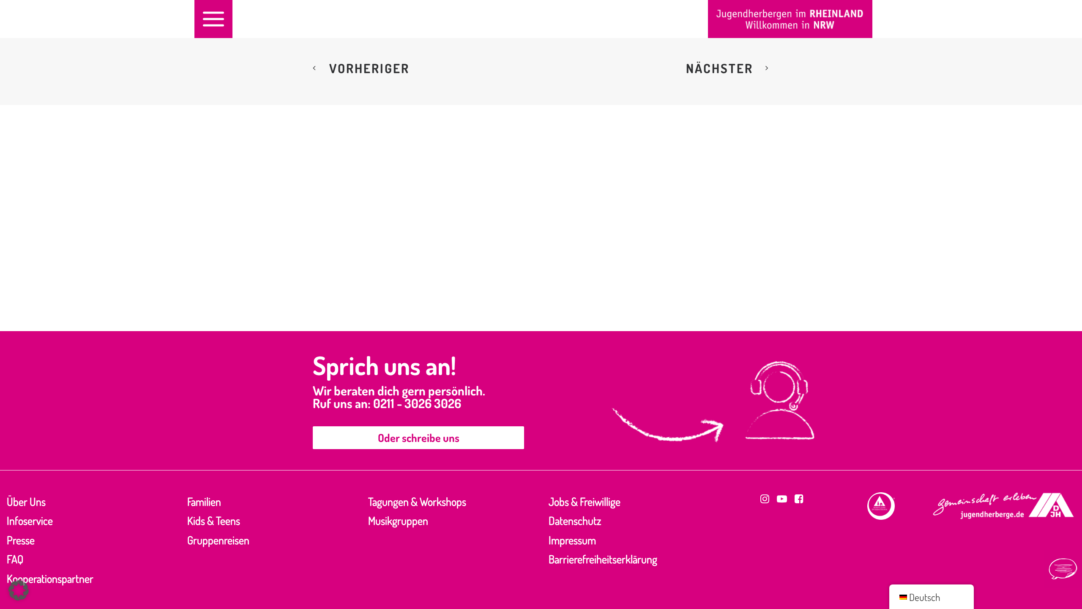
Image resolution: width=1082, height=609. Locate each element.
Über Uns (26, 501)
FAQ (15, 559)
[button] (213, 19)
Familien (204, 501)
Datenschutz (575, 520)
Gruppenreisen (218, 540)
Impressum (572, 540)
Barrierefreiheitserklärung (603, 559)
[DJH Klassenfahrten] (790, 19)
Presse (21, 540)
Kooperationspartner (50, 578)
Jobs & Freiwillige (584, 501)
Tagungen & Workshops (417, 501)
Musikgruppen (398, 520)
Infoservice (30, 520)
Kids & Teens (213, 520)
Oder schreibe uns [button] (418, 437)
